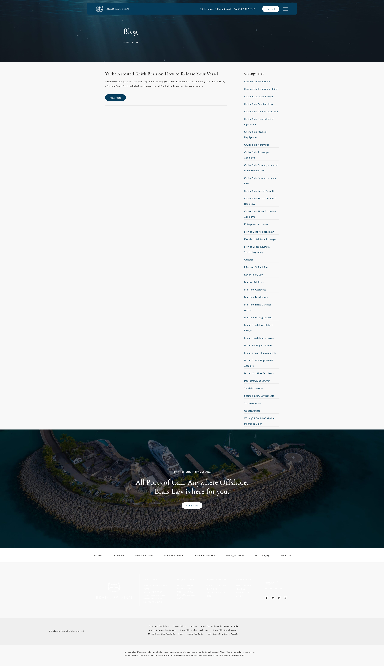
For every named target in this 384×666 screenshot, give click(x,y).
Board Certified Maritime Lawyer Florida (219, 626)
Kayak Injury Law (253, 274)
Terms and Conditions (159, 626)
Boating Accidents (235, 555)
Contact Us (192, 505)
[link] (245, 8)
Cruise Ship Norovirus (256, 144)
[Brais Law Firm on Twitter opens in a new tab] (273, 598)
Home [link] (126, 42)
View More (115, 97)
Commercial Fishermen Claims (261, 89)
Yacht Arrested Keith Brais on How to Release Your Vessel (161, 74)
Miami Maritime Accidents (259, 373)
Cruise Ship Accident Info (258, 104)
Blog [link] (135, 42)
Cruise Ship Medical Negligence (194, 630)
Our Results (118, 555)
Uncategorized (252, 410)
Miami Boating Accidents (258, 345)
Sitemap (193, 626)
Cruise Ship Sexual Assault (259, 191)
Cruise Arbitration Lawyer (258, 96)
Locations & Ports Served (217, 9)
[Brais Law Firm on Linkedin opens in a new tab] (279, 598)
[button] (158, 595)
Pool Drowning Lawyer (257, 380)
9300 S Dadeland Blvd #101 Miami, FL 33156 (155, 589)
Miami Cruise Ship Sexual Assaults (222, 634)
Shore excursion (253, 403)
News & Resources (144, 555)
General (248, 259)
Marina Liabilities (254, 282)
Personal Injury (262, 555)
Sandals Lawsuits (253, 388)
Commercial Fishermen (257, 81)
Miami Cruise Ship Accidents (260, 353)
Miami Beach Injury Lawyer (259, 338)
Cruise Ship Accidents (204, 555)
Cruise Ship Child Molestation (261, 111)
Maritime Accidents (255, 289)
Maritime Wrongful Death (258, 317)
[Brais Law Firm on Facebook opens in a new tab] (266, 598)
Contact (271, 8)
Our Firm (97, 555)
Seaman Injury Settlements (259, 395)
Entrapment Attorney (256, 224)
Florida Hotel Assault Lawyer (260, 239)
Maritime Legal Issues (256, 297)
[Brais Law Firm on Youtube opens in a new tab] (285, 598)
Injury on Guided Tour (256, 267)
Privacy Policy (179, 626)
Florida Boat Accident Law (259, 231)
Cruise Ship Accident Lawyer (162, 630)
